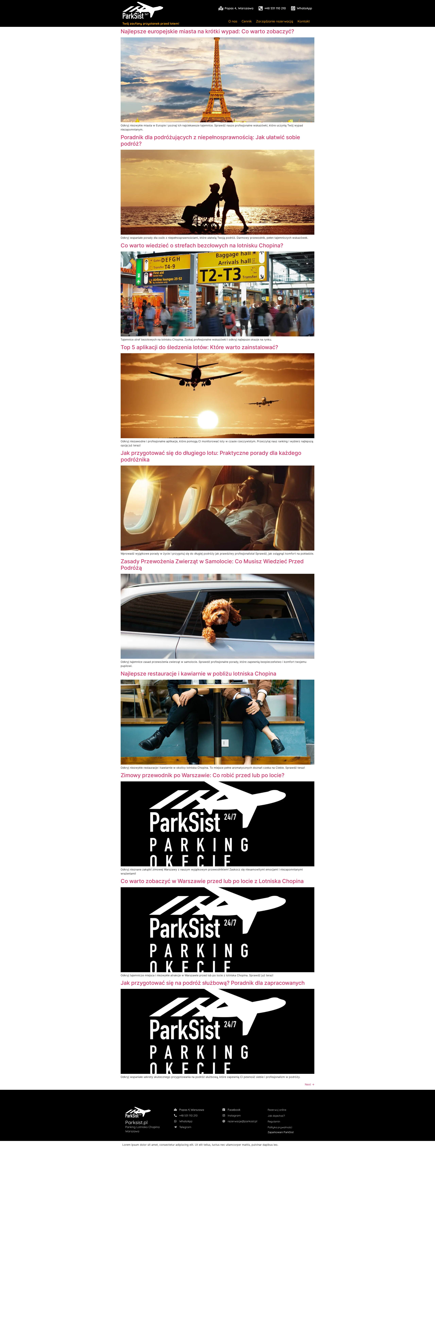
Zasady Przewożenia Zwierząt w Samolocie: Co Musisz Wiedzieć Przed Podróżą (212, 564)
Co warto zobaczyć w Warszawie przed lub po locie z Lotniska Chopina (212, 881)
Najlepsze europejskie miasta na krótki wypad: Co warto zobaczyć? (207, 31)
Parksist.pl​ (136, 1122)
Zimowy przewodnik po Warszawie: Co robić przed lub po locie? (202, 775)
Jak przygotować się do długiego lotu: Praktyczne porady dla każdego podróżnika (211, 456)
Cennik (247, 21)
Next (309, 1084)
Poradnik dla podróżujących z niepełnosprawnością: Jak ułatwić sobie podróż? (210, 140)
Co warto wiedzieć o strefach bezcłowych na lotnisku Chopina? (202, 245)
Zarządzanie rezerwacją (274, 21)
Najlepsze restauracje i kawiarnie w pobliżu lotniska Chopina (198, 673)
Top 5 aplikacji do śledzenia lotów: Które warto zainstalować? (199, 347)
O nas (232, 21)
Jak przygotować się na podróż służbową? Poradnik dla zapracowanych (213, 983)
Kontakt (304, 21)
